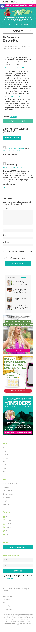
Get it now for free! (18, 24)
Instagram (9, 520)
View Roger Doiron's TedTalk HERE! (15, 68)
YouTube (8, 524)
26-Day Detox (6, 487)
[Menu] (31, 2)
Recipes (5, 458)
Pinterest (8, 527)
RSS (7, 534)
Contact (5, 465)
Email (5, 235)
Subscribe (18, 571)
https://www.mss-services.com (15, 148)
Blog (4, 451)
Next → (25, 121)
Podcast (5, 455)
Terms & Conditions (7, 609)
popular (11, 277)
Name (5, 228)
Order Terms (6, 603)
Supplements (6, 497)
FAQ (4, 471)
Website (6, 242)
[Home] (9, 2)
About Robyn (6, 448)
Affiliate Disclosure (7, 596)
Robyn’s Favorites (8, 501)
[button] (2, 6)
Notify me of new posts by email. (14, 258)
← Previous (10, 121)
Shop (4, 461)
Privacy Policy (6, 606)
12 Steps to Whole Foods (18, 97)
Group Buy (6, 504)
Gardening (13, 117)
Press (4, 468)
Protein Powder (7, 490)
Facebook (9, 516)
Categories (18, 31)
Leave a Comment (12, 138)
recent (24, 277)
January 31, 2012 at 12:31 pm (12, 167)
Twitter (8, 531)
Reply (4, 158)
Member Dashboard (18, 547)
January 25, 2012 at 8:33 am (12, 150)
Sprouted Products (8, 494)
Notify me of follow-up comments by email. (18, 251)
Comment (7, 208)
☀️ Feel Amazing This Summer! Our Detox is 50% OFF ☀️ (18, 5)
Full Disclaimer (6, 599)
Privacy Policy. (10, 578)
